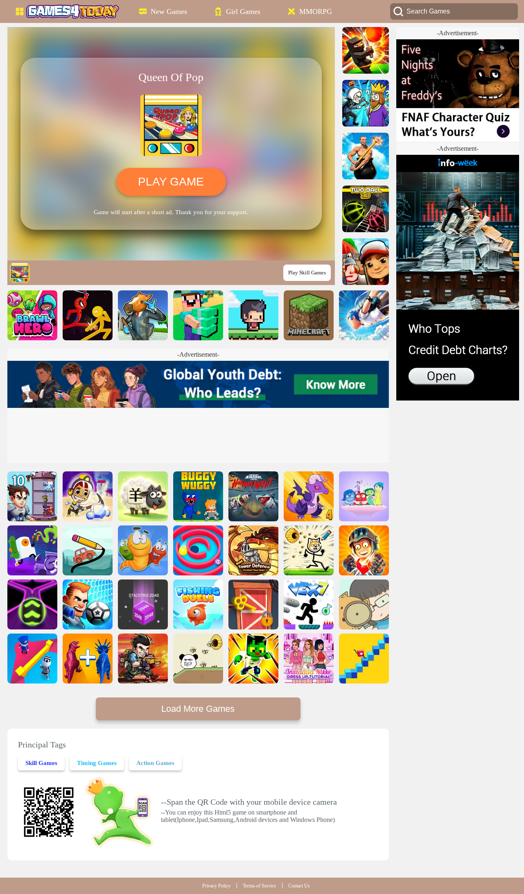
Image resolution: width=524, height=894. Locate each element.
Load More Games (198, 709)
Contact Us (299, 886)
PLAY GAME (171, 181)
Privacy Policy (216, 886)
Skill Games (41, 763)
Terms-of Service (259, 886)
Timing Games (97, 763)
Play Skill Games (307, 272)
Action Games (155, 763)
